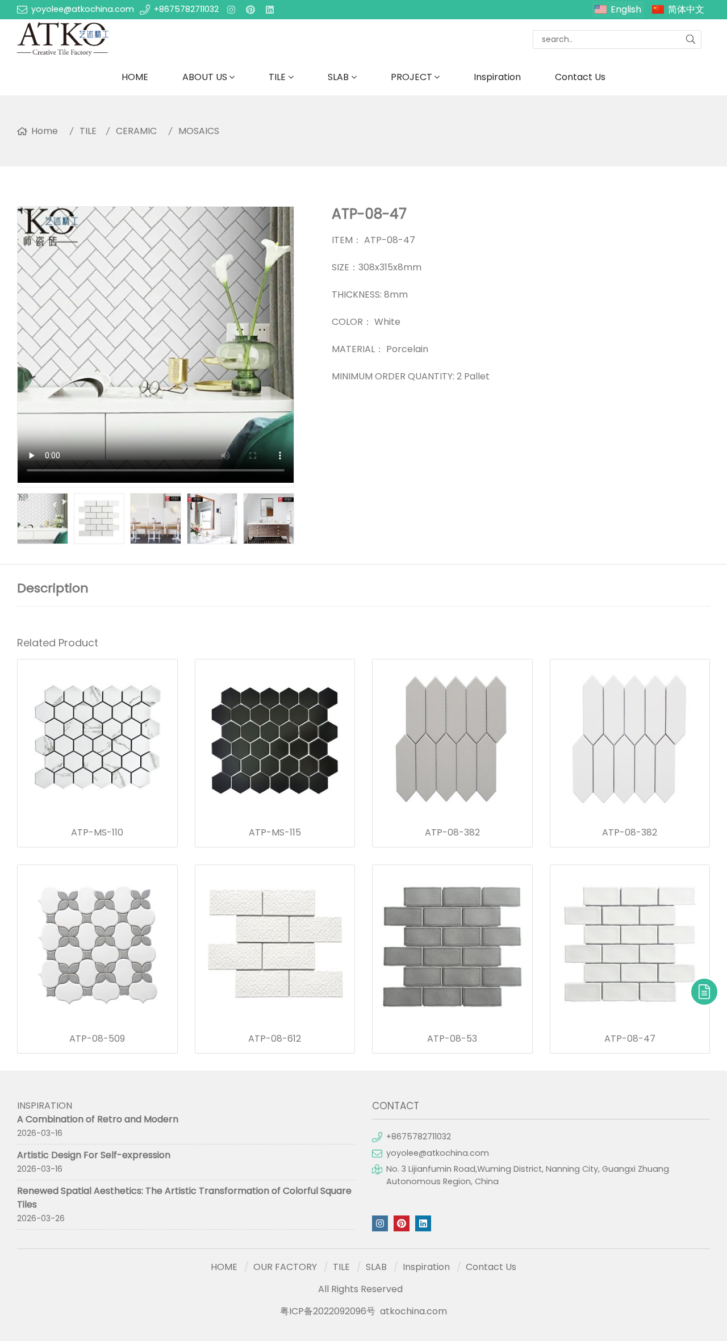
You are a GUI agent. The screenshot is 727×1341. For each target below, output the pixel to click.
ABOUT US (204, 76)
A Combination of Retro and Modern (97, 1119)
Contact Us (580, 76)
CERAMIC (136, 130)
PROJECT (411, 76)
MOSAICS (198, 130)
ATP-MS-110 (97, 832)
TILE (277, 76)
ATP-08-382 (452, 832)
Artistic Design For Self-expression (93, 1155)
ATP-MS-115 (275, 832)
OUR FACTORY (285, 1266)
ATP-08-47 (629, 1039)
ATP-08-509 (97, 1039)
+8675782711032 (186, 9)
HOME (135, 76)
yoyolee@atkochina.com (82, 9)
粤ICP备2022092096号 (327, 1311)
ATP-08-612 (274, 1039)
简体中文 (686, 9)
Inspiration (497, 76)
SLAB (338, 76)
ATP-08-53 (452, 1039)
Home (44, 130)
